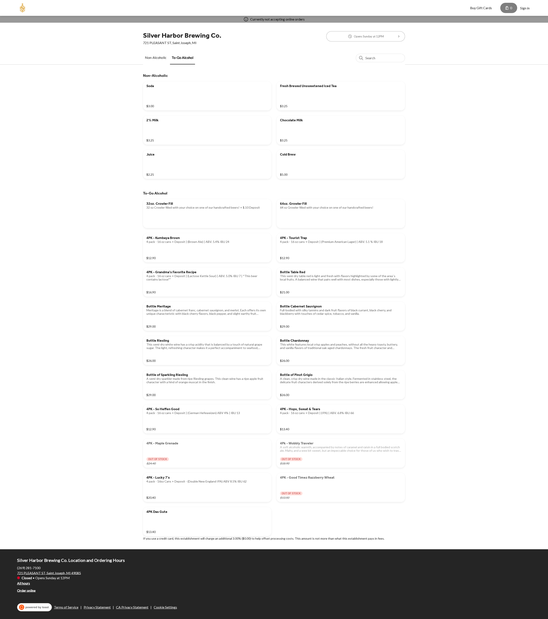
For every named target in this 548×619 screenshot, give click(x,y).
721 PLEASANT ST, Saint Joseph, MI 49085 (49, 573)
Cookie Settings (165, 607)
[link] (156, 58)
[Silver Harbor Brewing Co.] (22, 8)
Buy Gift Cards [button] (481, 8)
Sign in (525, 8)
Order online (26, 590)
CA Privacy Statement (132, 607)
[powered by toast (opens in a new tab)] (34, 607)
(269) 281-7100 (28, 568)
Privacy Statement (97, 607)
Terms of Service (66, 607)
